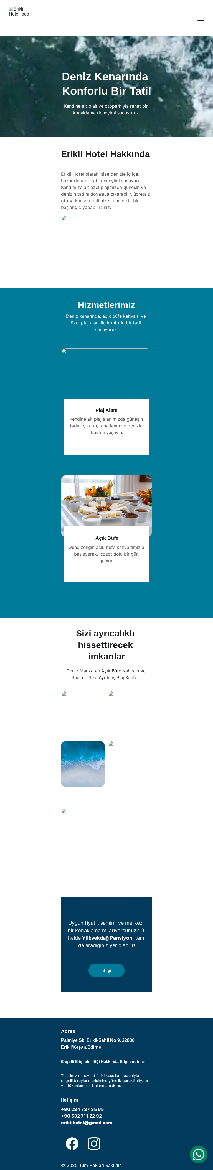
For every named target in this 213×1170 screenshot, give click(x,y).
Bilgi (106, 970)
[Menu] (200, 18)
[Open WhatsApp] (198, 1154)
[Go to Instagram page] (94, 1143)
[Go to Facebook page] (72, 1143)
